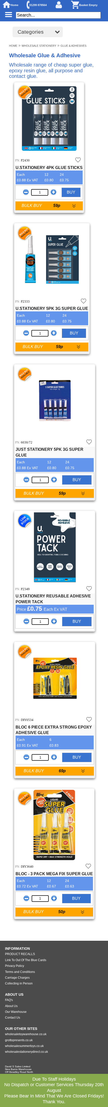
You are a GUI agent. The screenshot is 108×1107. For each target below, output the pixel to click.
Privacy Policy (14, 966)
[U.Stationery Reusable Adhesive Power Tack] (54, 548)
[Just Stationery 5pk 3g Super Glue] (54, 401)
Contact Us (12, 1017)
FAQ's (9, 1000)
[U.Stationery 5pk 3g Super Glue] (52, 260)
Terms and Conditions (20, 972)
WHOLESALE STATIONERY (39, 45)
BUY (71, 192)
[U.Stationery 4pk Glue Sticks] (49, 119)
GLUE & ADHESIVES (73, 45)
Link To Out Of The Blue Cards (25, 960)
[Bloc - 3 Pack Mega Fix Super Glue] (54, 826)
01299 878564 (38, 5)
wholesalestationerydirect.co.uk (26, 1052)
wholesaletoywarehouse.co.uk (25, 1034)
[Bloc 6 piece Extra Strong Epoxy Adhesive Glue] (54, 679)
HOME (13, 45)
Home (14, 5)
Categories (31, 32)
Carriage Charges (17, 977)
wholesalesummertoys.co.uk (24, 1046)
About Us (11, 1006)
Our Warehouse (16, 1012)
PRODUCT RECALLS (20, 954)
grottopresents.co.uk (19, 1040)
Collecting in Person (19, 983)
